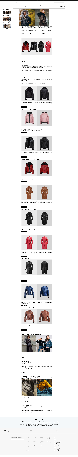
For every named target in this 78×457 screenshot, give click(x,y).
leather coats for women (29, 278)
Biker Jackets (27, 438)
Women (27, 2)
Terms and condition (49, 442)
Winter (33, 2)
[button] (66, 2)
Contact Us (46, 2)
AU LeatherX (21, 424)
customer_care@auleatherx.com (59, 441)
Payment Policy (48, 441)
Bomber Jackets (34, 441)
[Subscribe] (23, 439)
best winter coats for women (32, 201)
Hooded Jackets (27, 442)
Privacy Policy (48, 437)
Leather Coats (27, 449)
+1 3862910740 (57, 445)
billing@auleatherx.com (58, 442)
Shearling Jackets (27, 446)
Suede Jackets (27, 445)
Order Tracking (42, 441)
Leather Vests (34, 446)
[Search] (54, 2)
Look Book (41, 442)
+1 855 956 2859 (57, 444)
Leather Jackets (27, 437)
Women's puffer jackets (24, 300)
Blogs (41, 445)
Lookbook (38, 2)
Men (25, 2)
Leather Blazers (27, 450)
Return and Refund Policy (50, 438)
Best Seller (30, 2)
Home (23, 2)
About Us (41, 437)
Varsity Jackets (27, 441)
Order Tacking (42, 2)
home (14, 7)
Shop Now (24, 132)
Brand (36, 2)
